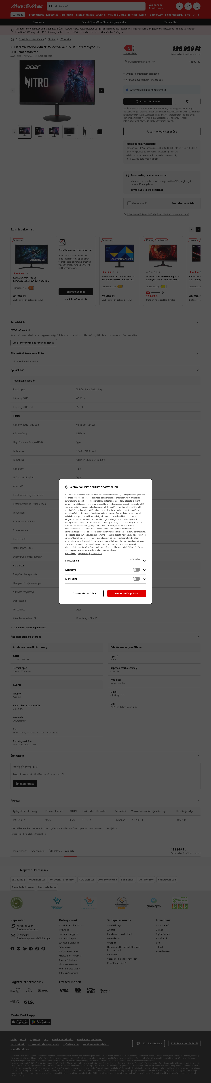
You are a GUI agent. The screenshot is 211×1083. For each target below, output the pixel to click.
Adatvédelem (70, 553)
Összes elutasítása (84, 593)
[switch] (136, 570)
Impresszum (83, 553)
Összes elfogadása (126, 593)
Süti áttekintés (96, 553)
